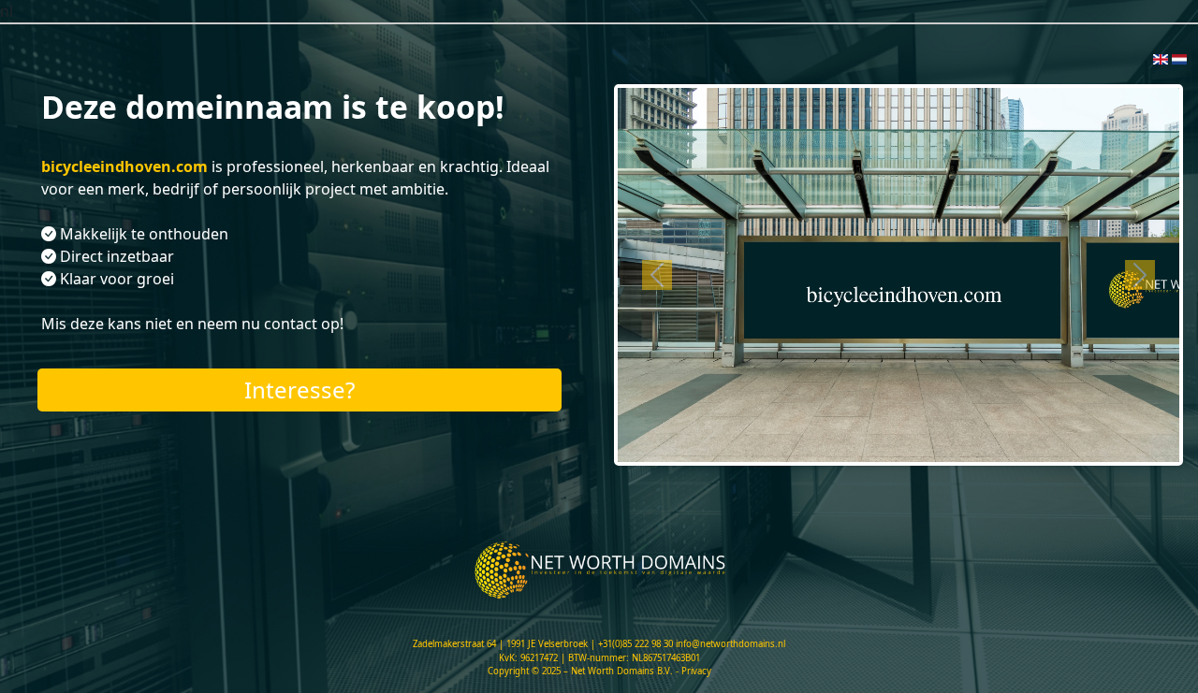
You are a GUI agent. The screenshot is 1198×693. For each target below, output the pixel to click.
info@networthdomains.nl (730, 644)
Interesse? (299, 389)
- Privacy (693, 671)
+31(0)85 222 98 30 (635, 644)
